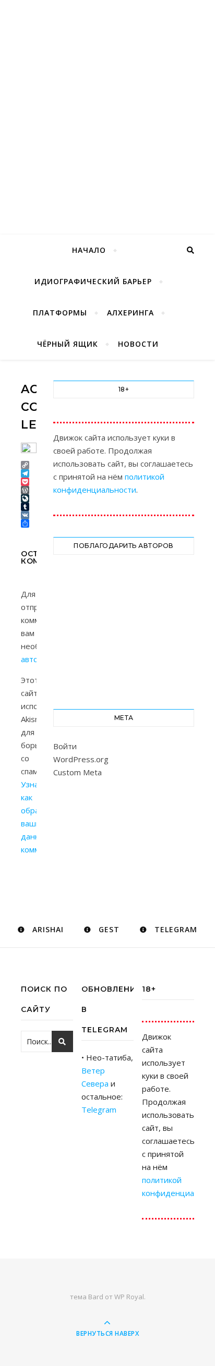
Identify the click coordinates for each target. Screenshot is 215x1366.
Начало (89, 250)
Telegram (98, 1109)
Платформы (60, 313)
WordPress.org (81, 759)
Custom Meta (77, 772)
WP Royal (129, 1296)
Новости (138, 344)
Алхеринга (130, 313)
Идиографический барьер (93, 281)
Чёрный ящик (67, 344)
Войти (65, 746)
